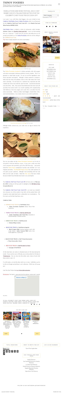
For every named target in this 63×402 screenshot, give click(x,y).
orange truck (17, 303)
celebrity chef (13, 300)
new (6, 333)
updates (32, 303)
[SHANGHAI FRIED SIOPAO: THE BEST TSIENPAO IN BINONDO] (55, 52)
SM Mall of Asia (36, 184)
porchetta (26, 303)
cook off (33, 300)
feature (11, 301)
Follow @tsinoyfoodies (24, 270)
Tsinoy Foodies (13, 2)
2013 (6, 300)
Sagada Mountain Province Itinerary (31, 368)
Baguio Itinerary (31, 359)
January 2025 (51, 76)
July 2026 (51, 67)
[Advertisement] (51, 120)
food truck (18, 301)
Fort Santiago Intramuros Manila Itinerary (31, 362)
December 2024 (51, 78)
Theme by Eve (57, 391)
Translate (54, 17)
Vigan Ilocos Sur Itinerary (31, 371)
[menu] (59, 4)
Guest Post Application (31, 348)
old (37, 333)
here (17, 270)
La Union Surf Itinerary (31, 364)
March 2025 (51, 74)
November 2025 (51, 69)
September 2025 (51, 71)
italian (25, 301)
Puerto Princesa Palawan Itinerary (31, 366)
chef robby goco (24, 300)
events (5, 301)
